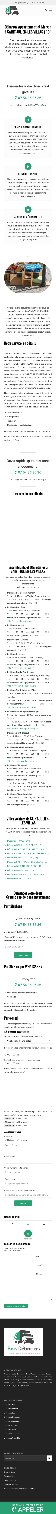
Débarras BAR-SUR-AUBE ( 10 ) (22, 870)
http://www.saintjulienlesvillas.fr (22, 707)
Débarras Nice (10, 1429)
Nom (38, 1256)
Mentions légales (11, 1484)
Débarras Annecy (11, 1434)
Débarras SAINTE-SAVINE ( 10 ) (22, 857)
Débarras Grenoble (12, 1438)
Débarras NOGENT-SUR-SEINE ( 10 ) (25, 866)
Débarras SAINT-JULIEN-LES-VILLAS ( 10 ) (27, 862)
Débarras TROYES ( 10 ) (18, 840)
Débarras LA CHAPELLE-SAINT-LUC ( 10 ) (27, 849)
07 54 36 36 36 (36, 2)
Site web (39, 1274)
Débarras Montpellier (12, 1421)
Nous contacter (10, 1480)
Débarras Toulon (10, 1425)
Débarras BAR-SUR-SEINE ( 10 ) (22, 878)
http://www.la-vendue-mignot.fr (22, 761)
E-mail (39, 1265)
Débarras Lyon (10, 1413)
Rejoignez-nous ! (24, 1386)
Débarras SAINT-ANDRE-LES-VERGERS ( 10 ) (29, 853)
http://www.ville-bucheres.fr (20, 621)
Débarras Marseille (12, 1409)
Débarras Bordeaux (12, 1417)
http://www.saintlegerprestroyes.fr (23, 728)
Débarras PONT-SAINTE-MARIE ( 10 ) (25, 874)
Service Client (9, 1472)
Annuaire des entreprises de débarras (19, 1489)
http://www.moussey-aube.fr (20, 668)
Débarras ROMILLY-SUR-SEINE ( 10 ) (24, 845)
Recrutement (9, 1476)
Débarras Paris (10, 1404)
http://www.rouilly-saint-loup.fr (21, 685)
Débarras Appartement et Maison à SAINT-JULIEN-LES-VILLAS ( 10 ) (28, 29)
